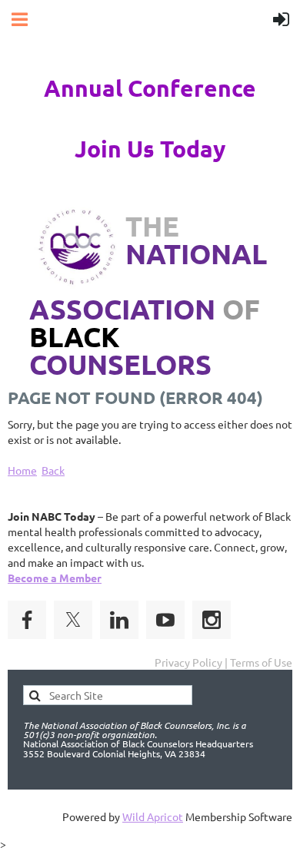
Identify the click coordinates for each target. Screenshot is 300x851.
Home (22, 470)
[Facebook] (27, 620)
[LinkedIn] (119, 620)
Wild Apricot (152, 816)
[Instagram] (211, 620)
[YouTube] (165, 620)
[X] (73, 620)
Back (53, 470)
